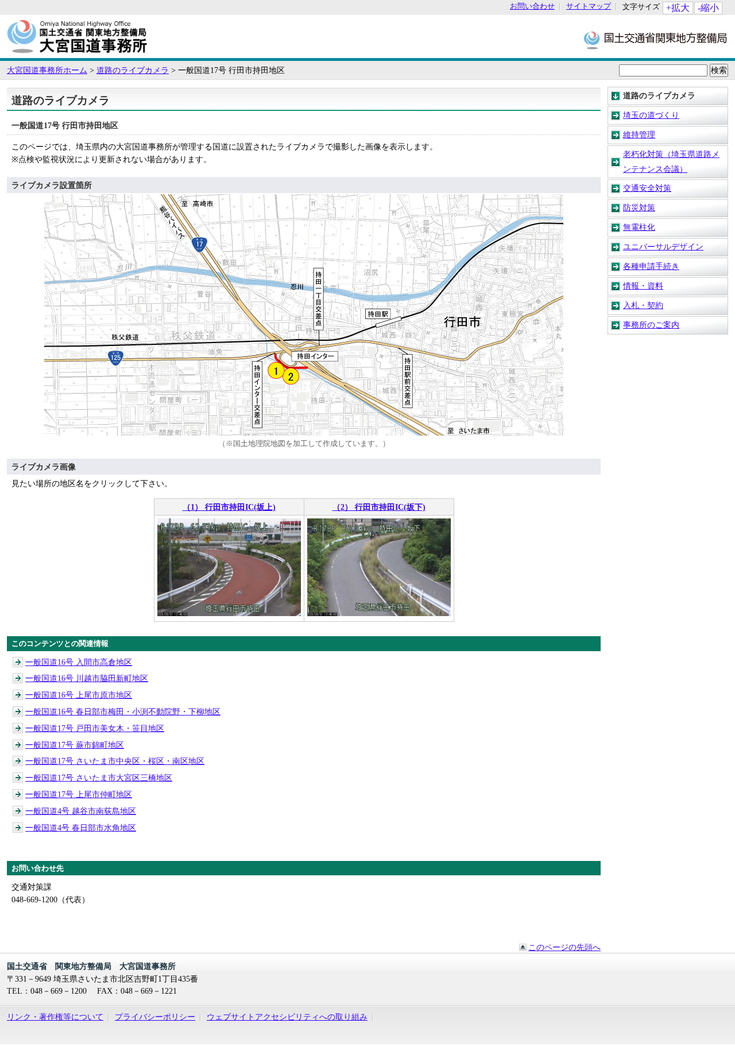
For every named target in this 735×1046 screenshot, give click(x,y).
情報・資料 (643, 285)
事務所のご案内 (651, 324)
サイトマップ (588, 6)
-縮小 (708, 8)
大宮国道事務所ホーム (47, 70)
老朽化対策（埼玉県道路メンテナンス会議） (671, 161)
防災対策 (639, 207)
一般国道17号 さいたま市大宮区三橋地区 (98, 777)
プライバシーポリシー (155, 1016)
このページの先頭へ (564, 947)
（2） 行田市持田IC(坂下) (378, 507)
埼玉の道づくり (651, 115)
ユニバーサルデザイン (663, 246)
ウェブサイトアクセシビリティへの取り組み (287, 1016)
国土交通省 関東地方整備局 (656, 39)
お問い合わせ (532, 6)
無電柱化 (639, 227)
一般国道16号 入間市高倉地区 (78, 662)
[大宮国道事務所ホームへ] (77, 52)
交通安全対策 (647, 188)
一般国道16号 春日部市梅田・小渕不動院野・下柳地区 (122, 711)
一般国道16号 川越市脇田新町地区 (86, 678)
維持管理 (639, 134)
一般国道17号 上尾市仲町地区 (78, 794)
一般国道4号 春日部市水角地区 (80, 827)
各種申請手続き (651, 266)
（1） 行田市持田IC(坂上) (229, 507)
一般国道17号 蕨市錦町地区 (74, 744)
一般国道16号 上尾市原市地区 (78, 694)
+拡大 (678, 8)
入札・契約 (643, 305)
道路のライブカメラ (132, 70)
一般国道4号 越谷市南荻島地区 (80, 811)
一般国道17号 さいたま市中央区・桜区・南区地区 (114, 761)
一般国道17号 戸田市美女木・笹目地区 (94, 728)
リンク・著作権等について (55, 1016)
